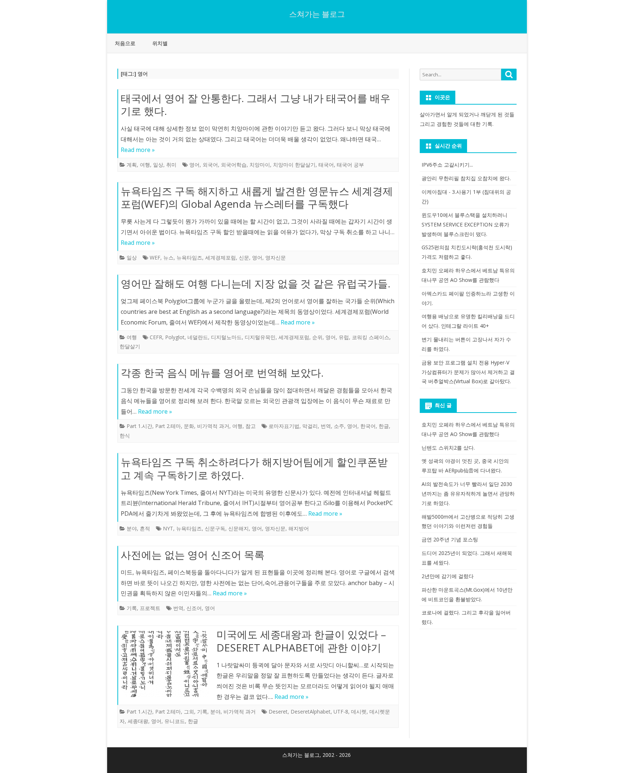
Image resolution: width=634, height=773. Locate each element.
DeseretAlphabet (311, 711)
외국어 (210, 164)
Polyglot (175, 337)
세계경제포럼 (220, 257)
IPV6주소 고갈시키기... (447, 164)
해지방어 (298, 528)
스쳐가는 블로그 (317, 14)
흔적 (145, 528)
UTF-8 (341, 711)
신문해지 (238, 528)
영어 (194, 164)
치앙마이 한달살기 (294, 164)
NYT (168, 528)
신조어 (194, 608)
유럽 (344, 337)
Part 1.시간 (139, 425)
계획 (132, 164)
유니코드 (174, 721)
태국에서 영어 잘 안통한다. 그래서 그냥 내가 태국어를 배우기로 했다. (255, 104)
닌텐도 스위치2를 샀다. (448, 447)
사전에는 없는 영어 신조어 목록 (193, 555)
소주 (339, 425)
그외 (189, 711)
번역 (326, 425)
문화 (189, 425)
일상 (158, 164)
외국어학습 (234, 164)
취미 (171, 164)
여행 (145, 164)
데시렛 (359, 711)
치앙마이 (259, 164)
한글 (384, 425)
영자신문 (275, 257)
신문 (244, 257)
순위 (317, 337)
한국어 (368, 425)
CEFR (156, 337)
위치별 (160, 43)
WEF (155, 257)
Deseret (278, 711)
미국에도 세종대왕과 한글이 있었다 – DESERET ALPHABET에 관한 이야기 (301, 640)
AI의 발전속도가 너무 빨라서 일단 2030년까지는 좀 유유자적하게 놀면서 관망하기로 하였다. (468, 493)
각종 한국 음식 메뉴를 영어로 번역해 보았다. (222, 373)
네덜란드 (197, 337)
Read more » (138, 150)
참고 (250, 425)
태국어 (326, 164)
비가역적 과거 (213, 425)
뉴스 (168, 257)
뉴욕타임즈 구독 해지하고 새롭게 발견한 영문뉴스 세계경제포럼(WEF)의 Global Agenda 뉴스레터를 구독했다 (257, 197)
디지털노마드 (226, 337)
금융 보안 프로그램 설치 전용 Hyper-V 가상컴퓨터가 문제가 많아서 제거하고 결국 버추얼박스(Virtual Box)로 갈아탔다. (468, 372)
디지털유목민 (260, 337)
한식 (125, 435)
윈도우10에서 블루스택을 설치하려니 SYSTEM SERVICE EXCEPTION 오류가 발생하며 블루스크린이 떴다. (465, 224)
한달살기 (130, 346)
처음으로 (125, 43)
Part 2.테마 (168, 425)
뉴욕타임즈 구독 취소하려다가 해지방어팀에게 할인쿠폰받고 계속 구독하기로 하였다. (254, 468)
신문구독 (215, 528)
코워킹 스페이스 (370, 337)
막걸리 (310, 425)
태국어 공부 (350, 164)
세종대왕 (138, 721)
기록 (132, 608)
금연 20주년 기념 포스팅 (450, 539)
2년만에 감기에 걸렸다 (448, 576)
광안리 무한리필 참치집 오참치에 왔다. (466, 178)
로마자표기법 (284, 425)
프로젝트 (150, 608)
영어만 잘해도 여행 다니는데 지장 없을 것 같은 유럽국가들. (255, 283)
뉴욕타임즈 (189, 257)
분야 (132, 528)
